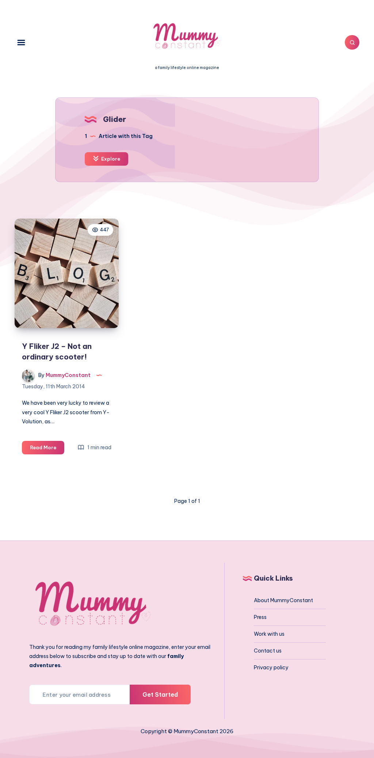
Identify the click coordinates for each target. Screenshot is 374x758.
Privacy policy (271, 667)
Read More (47, 449)
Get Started (160, 694)
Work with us (269, 634)
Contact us (268, 650)
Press (260, 617)
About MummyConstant (283, 600)
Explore (110, 159)
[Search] (352, 42)
